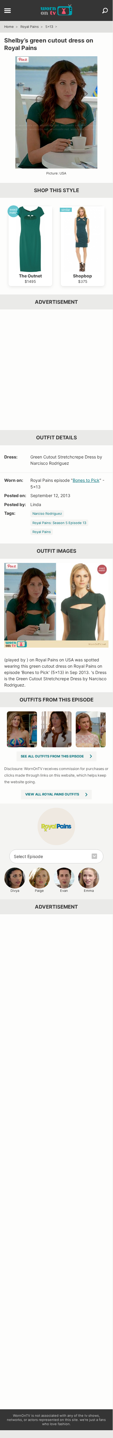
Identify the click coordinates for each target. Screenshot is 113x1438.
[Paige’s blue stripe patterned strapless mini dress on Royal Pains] (22, 729)
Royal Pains (29, 27)
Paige (39, 891)
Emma (89, 891)
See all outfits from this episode (52, 756)
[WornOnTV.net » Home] (56, 10)
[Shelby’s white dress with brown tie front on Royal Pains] (56, 729)
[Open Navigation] (7, 11)
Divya (15, 891)
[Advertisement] (56, 370)
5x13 (49, 27)
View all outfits (52, 794)
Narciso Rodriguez (47, 513)
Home (9, 27)
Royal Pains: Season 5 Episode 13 (59, 523)
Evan (64, 891)
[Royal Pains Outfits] (56, 826)
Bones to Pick (86, 480)
